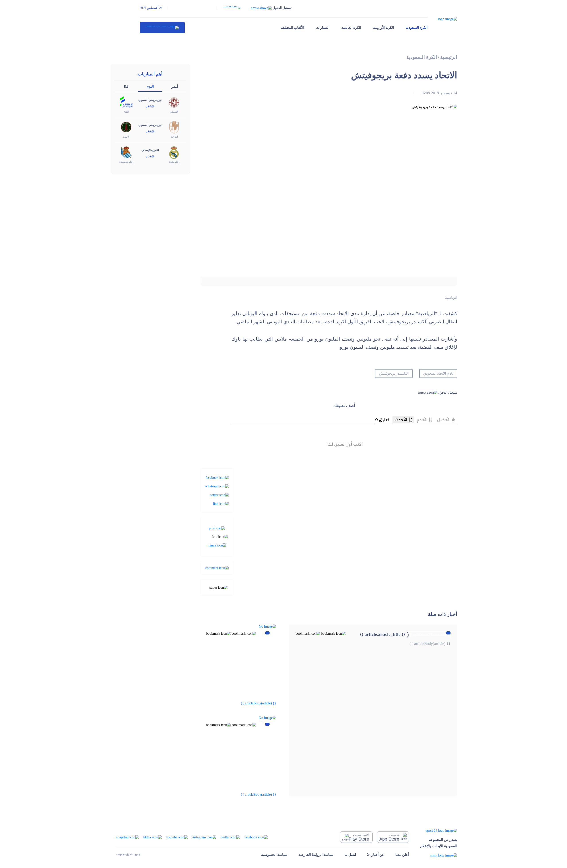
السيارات (322, 27)
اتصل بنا (350, 855)
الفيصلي (174, 111)
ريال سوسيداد (126, 161)
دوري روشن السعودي (150, 100)
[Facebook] (217, 477)
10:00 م (150, 156)
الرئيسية (448, 57)
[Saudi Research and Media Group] (438, 855)
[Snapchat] (127, 837)
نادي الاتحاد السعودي (438, 373)
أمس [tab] (174, 86)
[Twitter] (219, 494)
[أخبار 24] (162, 27)
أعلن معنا (402, 855)
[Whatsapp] (217, 486)
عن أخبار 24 (375, 855)
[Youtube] (177, 837)
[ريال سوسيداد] (126, 152)
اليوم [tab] (150, 86)
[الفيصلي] (174, 102)
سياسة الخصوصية (274, 855)
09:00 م (150, 131)
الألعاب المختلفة (292, 27)
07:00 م (150, 106)
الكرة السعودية (416, 27)
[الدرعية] (174, 127)
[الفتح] (126, 102)
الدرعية (174, 136)
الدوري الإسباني (150, 149)
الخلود (126, 136)
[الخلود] (126, 127)
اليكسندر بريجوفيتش (394, 373)
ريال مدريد (174, 161)
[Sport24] (438, 830)
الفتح (126, 111)
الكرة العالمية (351, 27)
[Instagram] (204, 837)
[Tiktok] (152, 837)
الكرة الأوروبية (383, 27)
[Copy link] (221, 503)
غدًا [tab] (126, 86)
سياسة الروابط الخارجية (315, 855)
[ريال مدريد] (174, 152)
